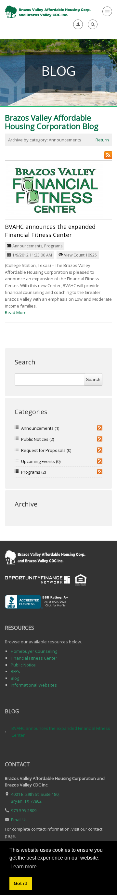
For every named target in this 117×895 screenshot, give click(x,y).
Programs (53, 246)
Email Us (19, 820)
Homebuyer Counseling (34, 651)
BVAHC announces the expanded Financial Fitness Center (50, 231)
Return (102, 140)
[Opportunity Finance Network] (37, 579)
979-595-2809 (23, 810)
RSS (99, 427)
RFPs (15, 671)
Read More (16, 312)
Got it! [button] (21, 883)
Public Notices (37, 439)
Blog (15, 678)
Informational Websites (34, 685)
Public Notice (23, 665)
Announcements (27, 246)
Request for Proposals (46, 450)
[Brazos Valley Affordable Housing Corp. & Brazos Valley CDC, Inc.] (48, 11)
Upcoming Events (40, 461)
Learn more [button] (23, 866)
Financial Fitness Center (34, 658)
